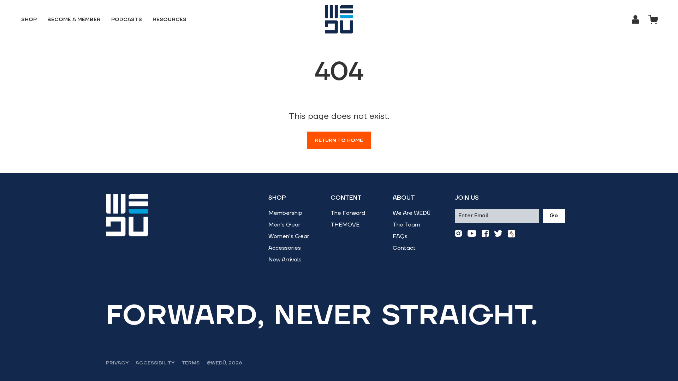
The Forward (348, 213)
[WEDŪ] (339, 19)
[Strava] (511, 233)
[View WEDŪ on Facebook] (485, 233)
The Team (406, 224)
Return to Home (339, 140)
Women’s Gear (288, 236)
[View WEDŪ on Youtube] (472, 233)
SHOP (277, 198)
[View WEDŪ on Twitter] (498, 233)
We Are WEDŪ (411, 213)
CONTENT (346, 198)
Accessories (284, 248)
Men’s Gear (284, 224)
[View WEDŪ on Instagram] (458, 233)
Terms (191, 363)
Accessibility (155, 363)
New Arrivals (285, 259)
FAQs (400, 236)
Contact (404, 248)
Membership (285, 213)
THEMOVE (345, 224)
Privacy (117, 363)
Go (553, 215)
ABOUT (404, 198)
